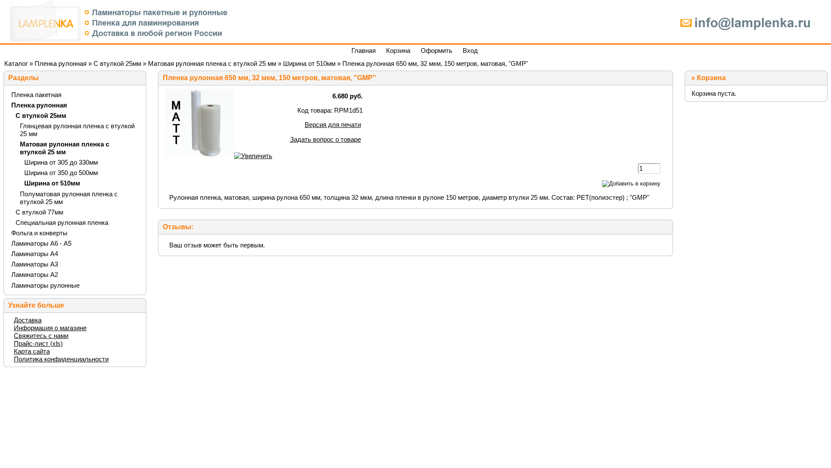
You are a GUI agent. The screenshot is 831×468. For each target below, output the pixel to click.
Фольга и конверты (39, 233)
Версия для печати (333, 124)
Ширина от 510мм (309, 63)
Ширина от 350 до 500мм (61, 172)
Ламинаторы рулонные (45, 285)
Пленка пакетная (36, 94)
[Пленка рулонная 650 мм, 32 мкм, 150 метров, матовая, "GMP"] (218, 155)
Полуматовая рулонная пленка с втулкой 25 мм (69, 197)
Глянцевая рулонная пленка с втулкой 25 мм (77, 129)
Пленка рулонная (61, 63)
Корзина (711, 77)
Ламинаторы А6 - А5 (41, 243)
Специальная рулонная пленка (62, 222)
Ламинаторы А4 (34, 253)
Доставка (28, 320)
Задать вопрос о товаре (325, 139)
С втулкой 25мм (117, 63)
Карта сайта (32, 351)
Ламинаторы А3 (34, 264)
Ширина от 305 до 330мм (61, 162)
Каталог (16, 63)
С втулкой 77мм (39, 212)
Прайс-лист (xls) (38, 343)
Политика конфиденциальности (61, 359)
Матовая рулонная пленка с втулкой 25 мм (212, 63)
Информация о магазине (50, 328)
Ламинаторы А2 (34, 274)
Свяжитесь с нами (41, 335)
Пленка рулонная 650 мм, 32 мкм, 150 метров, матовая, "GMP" (435, 63)
